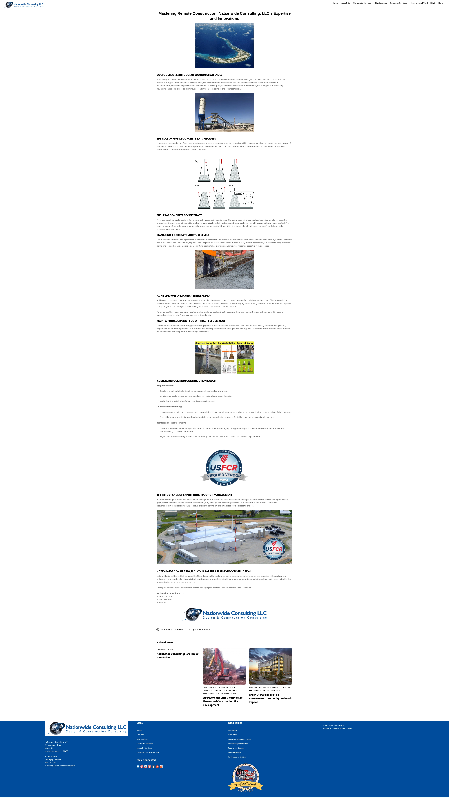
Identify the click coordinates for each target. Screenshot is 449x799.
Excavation (221, 687)
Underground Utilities (237, 757)
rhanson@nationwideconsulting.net (60, 766)
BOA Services (381, 3)
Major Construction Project (265, 687)
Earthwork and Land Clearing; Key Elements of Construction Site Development (222, 701)
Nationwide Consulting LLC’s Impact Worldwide (185, 629)
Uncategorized (165, 649)
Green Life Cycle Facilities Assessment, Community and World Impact (270, 698)
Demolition (208, 687)
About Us (345, 3)
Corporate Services (362, 3)
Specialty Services (398, 3)
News (440, 3)
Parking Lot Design (236, 748)
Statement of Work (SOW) (423, 3)
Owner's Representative (238, 743)
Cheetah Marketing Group (342, 728)
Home (335, 3)
